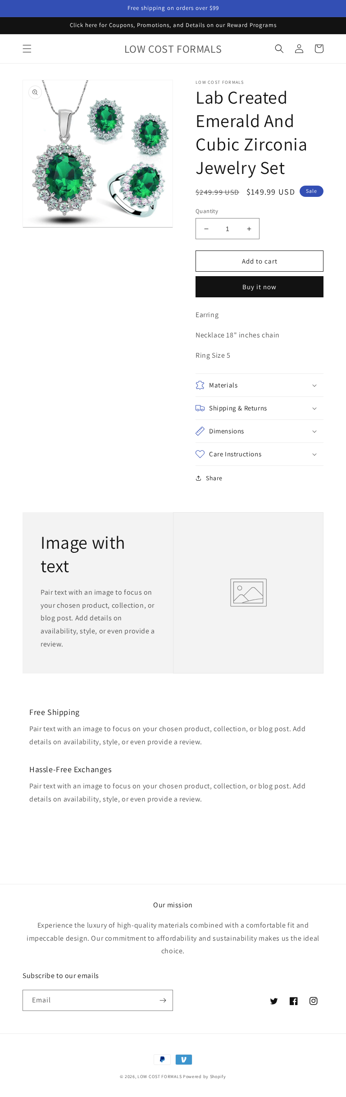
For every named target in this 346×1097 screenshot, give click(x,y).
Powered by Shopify (204, 1076)
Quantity (207, 211)
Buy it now (259, 286)
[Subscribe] (163, 1000)
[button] (27, 49)
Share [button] (214, 478)
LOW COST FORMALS (159, 1076)
